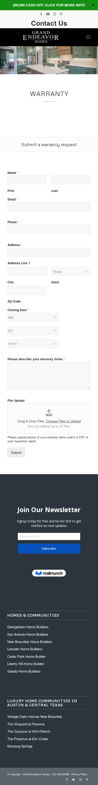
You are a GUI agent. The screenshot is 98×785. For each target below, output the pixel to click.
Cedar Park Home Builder (26, 656)
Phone (13, 222)
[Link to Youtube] (48, 14)
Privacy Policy (79, 774)
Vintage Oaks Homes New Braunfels (34, 716)
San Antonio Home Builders (27, 634)
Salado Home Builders (24, 671)
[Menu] (88, 37)
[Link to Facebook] (41, 14)
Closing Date (18, 310)
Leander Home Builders (24, 648)
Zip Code (14, 301)
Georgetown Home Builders (28, 626)
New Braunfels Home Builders (29, 641)
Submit (16, 452)
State (55, 282)
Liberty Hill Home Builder (25, 663)
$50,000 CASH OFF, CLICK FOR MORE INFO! (49, 5)
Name (13, 173)
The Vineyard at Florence (26, 723)
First (11, 191)
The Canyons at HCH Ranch (28, 731)
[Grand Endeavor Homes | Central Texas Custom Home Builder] (40, 37)
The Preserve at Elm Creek (27, 738)
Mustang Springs (20, 746)
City (11, 282)
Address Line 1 (19, 263)
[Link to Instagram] (54, 14)
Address (15, 245)
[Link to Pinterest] (61, 14)
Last (54, 191)
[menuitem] (88, 37)
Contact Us (49, 23)
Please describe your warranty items (36, 359)
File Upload (16, 401)
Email (13, 199)
